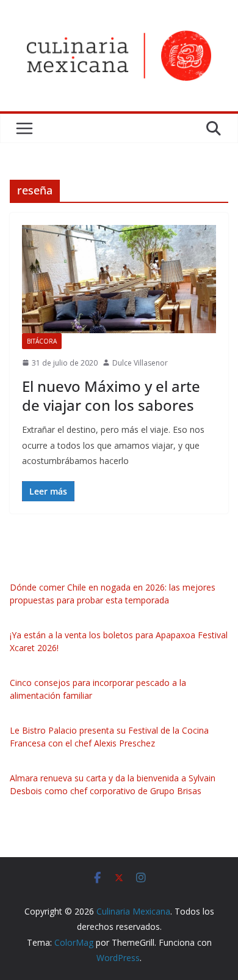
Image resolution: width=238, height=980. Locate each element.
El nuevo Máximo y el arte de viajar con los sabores (111, 395)
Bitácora (42, 341)
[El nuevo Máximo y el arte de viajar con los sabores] (119, 279)
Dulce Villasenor (140, 363)
